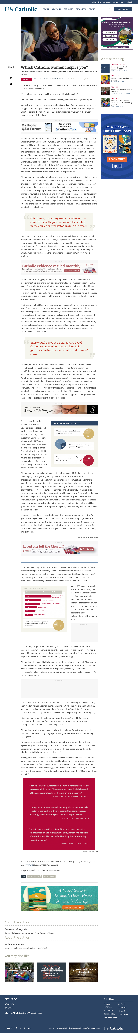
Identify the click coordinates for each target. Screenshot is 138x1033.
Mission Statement (108, 1005)
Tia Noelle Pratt (117, 82)
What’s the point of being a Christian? (121, 90)
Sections (56, 9)
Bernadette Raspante (43, 79)
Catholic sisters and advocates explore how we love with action (51, 971)
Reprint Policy (109, 1014)
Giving (92, 9)
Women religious (49, 876)
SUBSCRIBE (11, 999)
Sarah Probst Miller (119, 71)
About (46, 9)
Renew (122, 2)
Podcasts (68, 9)
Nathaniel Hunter (62, 79)
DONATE (9, 1003)
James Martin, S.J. (18, 976)
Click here (28, 864)
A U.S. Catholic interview (120, 93)
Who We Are (108, 1010)
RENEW (9, 1008)
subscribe (123, 9)
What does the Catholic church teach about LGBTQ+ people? (19, 971)
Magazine (81, 9)
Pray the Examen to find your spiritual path (83, 970)
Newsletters (107, 2)
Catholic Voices (118, 64)
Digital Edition (96, 2)
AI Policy (121, 1004)
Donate (115, 2)
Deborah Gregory (82, 975)
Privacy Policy (95, 1028)
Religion (114, 87)
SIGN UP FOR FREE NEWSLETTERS (23, 1012)
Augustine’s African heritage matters (122, 79)
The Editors (50, 976)
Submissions (123, 1014)
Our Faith (26, 79)
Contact (121, 1011)
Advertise (122, 1007)
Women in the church (34, 876)
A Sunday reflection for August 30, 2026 (119, 68)
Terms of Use (86, 1028)
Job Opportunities (111, 1017)
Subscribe (130, 2)
